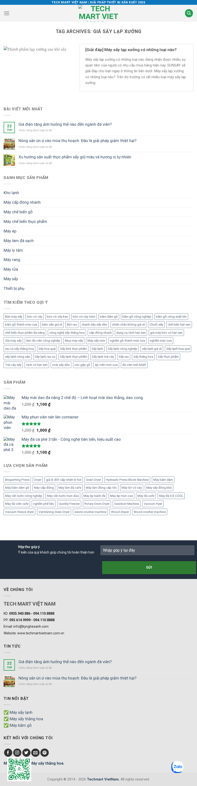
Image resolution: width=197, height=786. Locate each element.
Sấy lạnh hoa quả (178, 349)
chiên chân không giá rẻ (128, 324)
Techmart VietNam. (103, 779)
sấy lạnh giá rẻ (152, 349)
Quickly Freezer (69, 504)
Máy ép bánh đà (94, 496)
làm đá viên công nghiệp (43, 340)
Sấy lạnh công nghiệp (122, 349)
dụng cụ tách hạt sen (131, 332)
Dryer (37, 480)
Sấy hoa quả (46, 349)
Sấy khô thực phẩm (73, 349)
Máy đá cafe (145, 496)
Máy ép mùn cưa (121, 496)
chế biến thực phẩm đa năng (25, 332)
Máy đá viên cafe (17, 504)
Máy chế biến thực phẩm (25, 221)
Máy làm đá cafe (69, 487)
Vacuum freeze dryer (19, 512)
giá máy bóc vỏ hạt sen (166, 332)
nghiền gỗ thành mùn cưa (127, 340)
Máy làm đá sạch (19, 240)
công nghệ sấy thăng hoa (67, 332)
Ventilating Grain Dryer (54, 512)
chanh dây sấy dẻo (94, 324)
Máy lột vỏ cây (132, 487)
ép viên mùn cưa (106, 365)
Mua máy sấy (74, 340)
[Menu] (7, 13)
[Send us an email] (35, 753)
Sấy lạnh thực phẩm (73, 356)
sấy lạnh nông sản (17, 356)
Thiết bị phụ (14, 288)
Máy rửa (11, 269)
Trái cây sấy (13, 365)
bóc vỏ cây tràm (84, 316)
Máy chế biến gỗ (18, 211)
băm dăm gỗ (109, 316)
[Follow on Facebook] (8, 753)
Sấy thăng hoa (143, 356)
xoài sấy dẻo (61, 365)
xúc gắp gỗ (82, 365)
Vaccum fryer (153, 504)
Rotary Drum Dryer (97, 504)
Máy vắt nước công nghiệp (23, 496)
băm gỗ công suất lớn (171, 316)
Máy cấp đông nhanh (22, 202)
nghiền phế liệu (43, 504)
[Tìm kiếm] (189, 13)
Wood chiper (120, 512)
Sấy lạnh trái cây (103, 356)
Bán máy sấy (13, 316)
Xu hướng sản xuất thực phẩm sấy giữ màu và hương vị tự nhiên (74, 157)
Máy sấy (11, 278)
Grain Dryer (93, 480)
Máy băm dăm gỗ (17, 487)
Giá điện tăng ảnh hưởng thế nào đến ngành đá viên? (65, 124)
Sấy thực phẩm (168, 356)
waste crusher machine (90, 512)
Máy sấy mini (96, 340)
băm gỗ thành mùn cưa (21, 324)
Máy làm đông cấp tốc (101, 487)
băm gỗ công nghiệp (136, 316)
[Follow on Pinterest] (44, 753)
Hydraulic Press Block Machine (127, 480)
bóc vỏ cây (34, 316)
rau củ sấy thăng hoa (19, 349)
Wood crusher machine (150, 512)
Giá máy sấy (13, 340)
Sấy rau (124, 356)
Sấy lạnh (97, 349)
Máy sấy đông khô (159, 487)
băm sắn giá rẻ (52, 324)
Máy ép (10, 231)
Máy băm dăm (163, 480)
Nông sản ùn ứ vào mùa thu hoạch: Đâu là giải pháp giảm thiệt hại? (77, 140)
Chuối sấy (156, 324)
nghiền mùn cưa (161, 340)
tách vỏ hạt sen (37, 365)
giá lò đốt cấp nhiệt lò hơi (63, 480)
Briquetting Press (17, 480)
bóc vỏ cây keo (57, 316)
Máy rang (12, 259)
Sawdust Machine (126, 504)
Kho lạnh (11, 192)
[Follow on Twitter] (26, 753)
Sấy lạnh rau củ (45, 356)
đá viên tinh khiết (134, 365)
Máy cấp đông (44, 487)
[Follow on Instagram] (17, 753)
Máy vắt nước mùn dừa (63, 496)
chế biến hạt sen (179, 324)
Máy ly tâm (13, 250)
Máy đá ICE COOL (171, 496)
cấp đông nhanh (100, 332)
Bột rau (72, 324)
